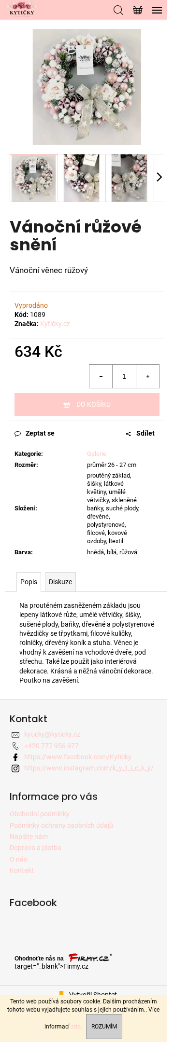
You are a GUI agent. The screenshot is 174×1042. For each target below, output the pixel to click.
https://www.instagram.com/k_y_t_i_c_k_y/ (89, 768)
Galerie (96, 453)
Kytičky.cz (55, 324)
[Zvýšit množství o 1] (147, 376)
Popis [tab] (28, 582)
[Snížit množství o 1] (101, 376)
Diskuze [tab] (60, 582)
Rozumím (104, 1026)
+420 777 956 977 (51, 746)
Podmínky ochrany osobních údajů (61, 825)
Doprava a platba (35, 847)
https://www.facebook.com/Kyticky (77, 757)
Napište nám (29, 836)
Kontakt (22, 870)
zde (75, 1026)
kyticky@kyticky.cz (52, 734)
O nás (18, 859)
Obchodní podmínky (40, 814)
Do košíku (93, 404)
